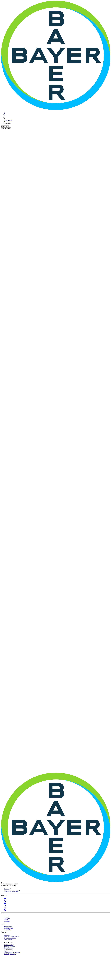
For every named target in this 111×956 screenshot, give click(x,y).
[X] (5, 901)
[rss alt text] (5, 910)
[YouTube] (5, 903)
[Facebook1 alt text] (5, 899)
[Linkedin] (5, 906)
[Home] (4, 114)
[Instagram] (5, 908)
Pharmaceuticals (8, 120)
